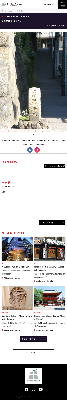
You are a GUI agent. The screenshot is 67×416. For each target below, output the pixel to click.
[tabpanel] (33, 82)
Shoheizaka (12, 20)
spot (10, 11)
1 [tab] (33, 134)
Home (4, 11)
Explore (52, 25)
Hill (62, 25)
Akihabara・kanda (17, 17)
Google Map (47, 222)
